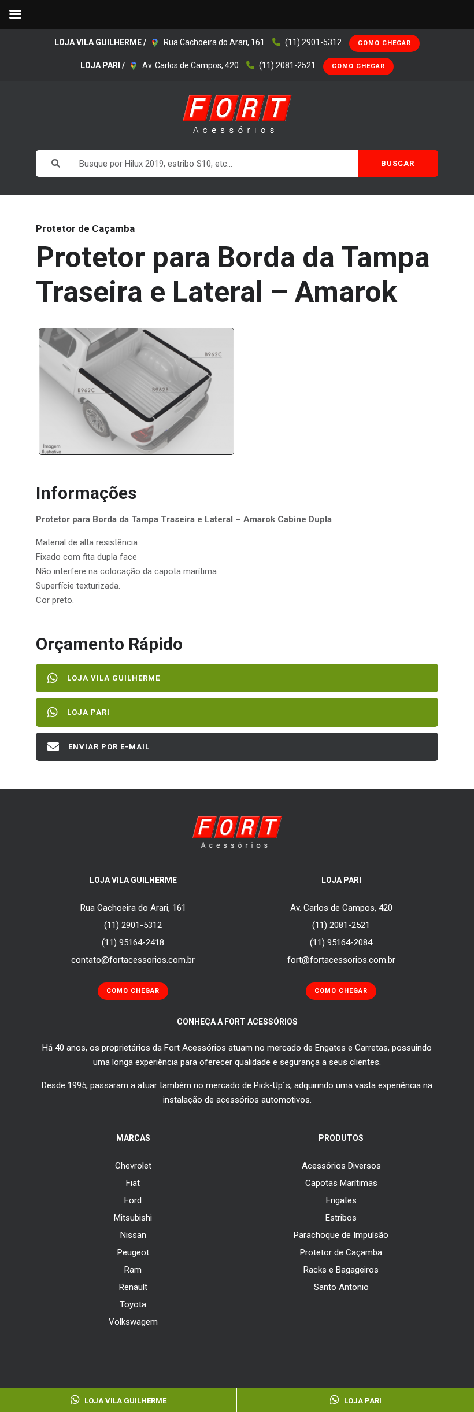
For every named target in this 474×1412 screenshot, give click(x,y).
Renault (133, 1287)
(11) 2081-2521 (287, 65)
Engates (341, 1200)
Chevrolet (133, 1165)
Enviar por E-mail (109, 746)
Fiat (133, 1183)
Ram (133, 1270)
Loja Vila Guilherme (113, 678)
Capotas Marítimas (341, 1183)
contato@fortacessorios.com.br (133, 960)
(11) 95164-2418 (133, 942)
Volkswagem (133, 1322)
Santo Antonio (341, 1287)
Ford (133, 1200)
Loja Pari (88, 712)
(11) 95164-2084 (341, 942)
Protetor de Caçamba (341, 1252)
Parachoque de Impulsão (341, 1235)
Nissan (133, 1235)
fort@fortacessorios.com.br (341, 960)
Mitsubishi (133, 1218)
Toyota (133, 1304)
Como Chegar (384, 43)
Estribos (341, 1218)
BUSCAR (397, 163)
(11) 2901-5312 (313, 42)
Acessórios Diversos (341, 1165)
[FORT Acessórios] (237, 113)
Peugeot (133, 1252)
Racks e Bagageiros (341, 1270)
